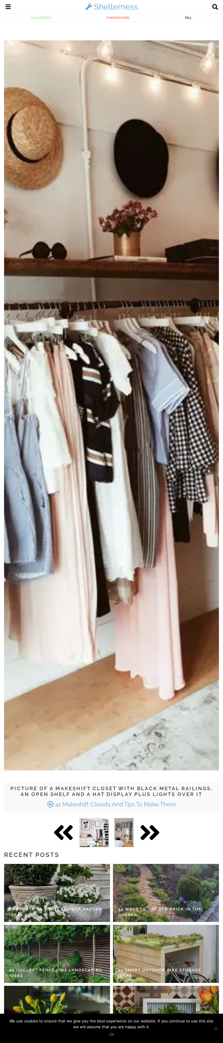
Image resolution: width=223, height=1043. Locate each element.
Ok (111, 1034)
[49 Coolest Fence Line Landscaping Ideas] (57, 954)
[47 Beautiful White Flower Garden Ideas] (57, 893)
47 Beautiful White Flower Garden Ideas (55, 912)
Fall (188, 18)
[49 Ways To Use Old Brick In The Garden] (166, 893)
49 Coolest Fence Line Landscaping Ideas (55, 973)
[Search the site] (215, 7)
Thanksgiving (118, 18)
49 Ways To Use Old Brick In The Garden (160, 912)
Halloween (41, 18)
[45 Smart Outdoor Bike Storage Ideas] (166, 954)
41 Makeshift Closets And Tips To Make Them (115, 804)
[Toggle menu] (8, 7)
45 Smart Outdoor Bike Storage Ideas (159, 973)
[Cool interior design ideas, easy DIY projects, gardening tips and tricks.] (111, 10)
